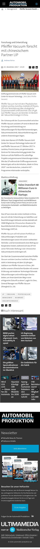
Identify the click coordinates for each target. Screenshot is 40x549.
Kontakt (26, 537)
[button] (2, 389)
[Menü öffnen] (4, 4)
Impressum (20, 535)
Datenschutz (10, 535)
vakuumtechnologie (10, 301)
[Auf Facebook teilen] (30, 67)
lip (3, 294)
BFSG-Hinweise (31, 535)
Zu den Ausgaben (20, 507)
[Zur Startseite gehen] (18, 4)
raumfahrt (19, 298)
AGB (2, 535)
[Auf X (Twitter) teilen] (33, 67)
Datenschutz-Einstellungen (11, 537)
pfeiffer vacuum (24, 294)
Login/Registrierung (37, 4)
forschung (11, 294)
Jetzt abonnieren (20, 448)
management (7, 298)
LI (33, 516)
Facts (32, 537)
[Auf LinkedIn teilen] (37, 67)
